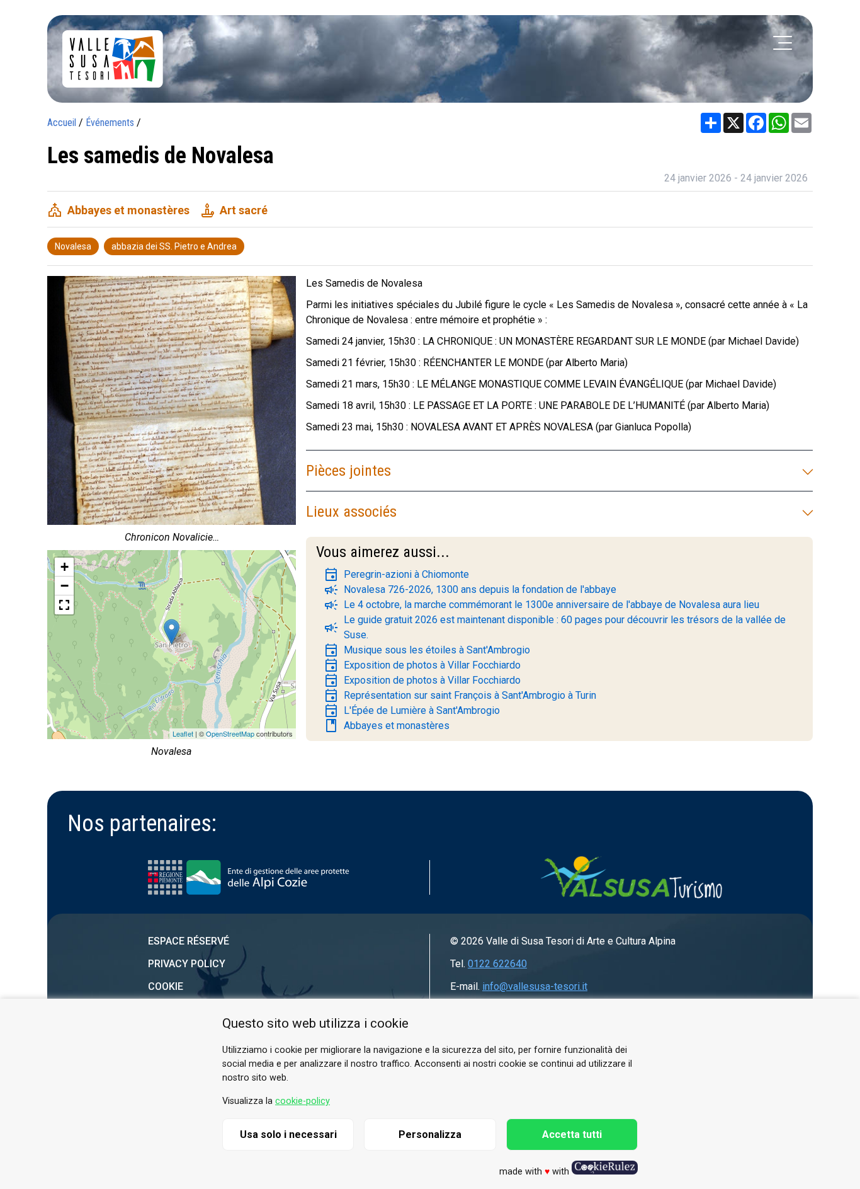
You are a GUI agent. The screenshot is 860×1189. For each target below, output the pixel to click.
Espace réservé (188, 941)
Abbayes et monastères (387, 725)
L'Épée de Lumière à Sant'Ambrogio (412, 710)
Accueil (61, 123)
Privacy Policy (186, 964)
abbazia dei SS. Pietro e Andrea (174, 246)
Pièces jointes (348, 471)
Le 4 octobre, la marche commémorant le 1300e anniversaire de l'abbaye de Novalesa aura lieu (541, 604)
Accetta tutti (572, 1134)
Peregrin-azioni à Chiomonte (396, 574)
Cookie (165, 986)
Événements (110, 123)
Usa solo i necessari (288, 1134)
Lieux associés (351, 511)
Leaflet (183, 733)
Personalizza (430, 1134)
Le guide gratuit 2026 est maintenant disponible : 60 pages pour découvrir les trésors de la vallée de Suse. (555, 627)
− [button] (64, 586)
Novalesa (73, 246)
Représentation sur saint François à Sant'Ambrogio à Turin (460, 695)
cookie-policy (302, 1101)
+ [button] (64, 567)
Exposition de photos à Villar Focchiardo (422, 665)
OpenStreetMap (230, 733)
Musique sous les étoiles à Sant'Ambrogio (427, 650)
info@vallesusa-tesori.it (534, 986)
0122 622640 (497, 964)
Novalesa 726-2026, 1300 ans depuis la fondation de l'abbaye (470, 589)
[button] (64, 604)
